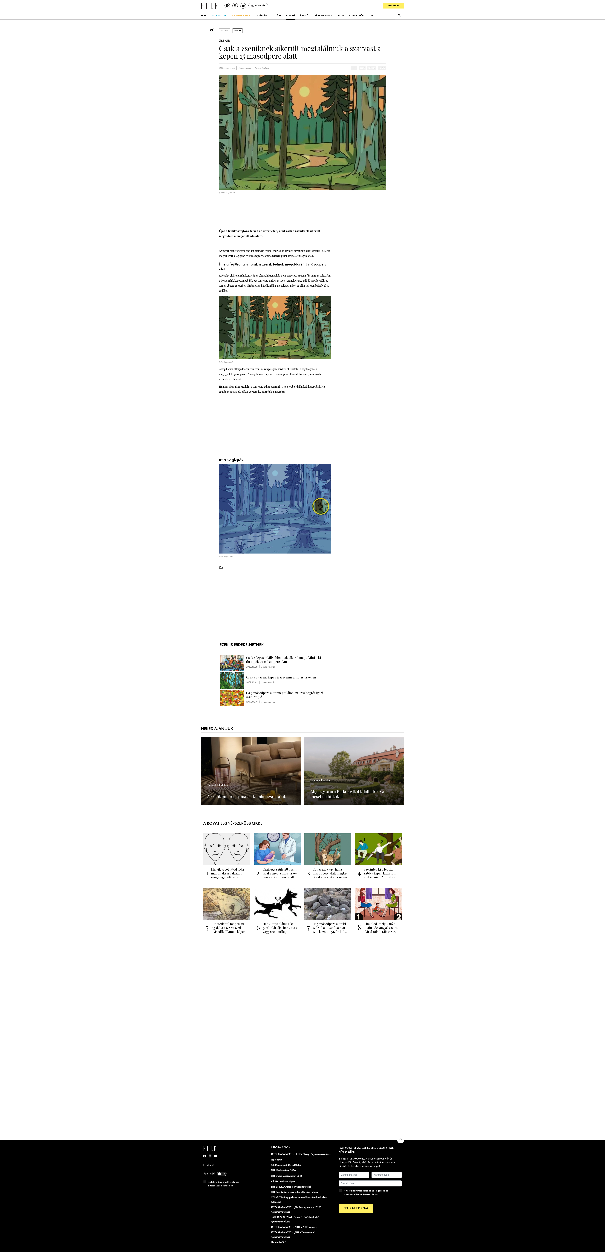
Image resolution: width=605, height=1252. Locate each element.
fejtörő (382, 68)
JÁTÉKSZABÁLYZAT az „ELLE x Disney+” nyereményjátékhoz (301, 1154)
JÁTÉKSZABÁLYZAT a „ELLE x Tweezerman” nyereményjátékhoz (293, 1234)
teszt (354, 68)
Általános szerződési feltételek (286, 1165)
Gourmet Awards (242, 15)
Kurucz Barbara (262, 68)
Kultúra (276, 15)
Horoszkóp (356, 15)
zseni (362, 68)
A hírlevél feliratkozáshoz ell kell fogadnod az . (366, 1193)
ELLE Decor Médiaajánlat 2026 (286, 1176)
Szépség (262, 15)
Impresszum (276, 1160)
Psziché (290, 15)
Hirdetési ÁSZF (278, 1242)
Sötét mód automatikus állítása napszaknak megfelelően (223, 1184)
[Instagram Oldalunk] (210, 1156)
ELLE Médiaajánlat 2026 (283, 1170)
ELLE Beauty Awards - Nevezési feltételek (291, 1187)
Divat (204, 15)
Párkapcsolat (323, 15)
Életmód (305, 15)
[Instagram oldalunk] (235, 5)
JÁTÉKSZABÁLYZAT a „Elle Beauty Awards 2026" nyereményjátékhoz (296, 1209)
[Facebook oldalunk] (227, 5)
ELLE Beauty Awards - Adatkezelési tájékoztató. (294, 1192)
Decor (340, 15)
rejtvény (371, 68)
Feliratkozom (355, 1208)
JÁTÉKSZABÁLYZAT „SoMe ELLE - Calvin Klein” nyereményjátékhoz (295, 1219)
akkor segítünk (271, 386)
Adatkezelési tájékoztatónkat (361, 1194)
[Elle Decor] (209, 5)
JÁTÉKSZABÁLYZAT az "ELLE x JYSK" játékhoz (294, 1227)
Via (221, 567)
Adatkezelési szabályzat (283, 1181)
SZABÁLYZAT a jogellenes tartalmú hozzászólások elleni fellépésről (299, 1199)
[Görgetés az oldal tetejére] (400, 1139)
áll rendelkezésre (298, 374)
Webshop (393, 6)
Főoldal (224, 31)
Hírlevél (260, 5)
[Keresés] (399, 15)
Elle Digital (219, 15)
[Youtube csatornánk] (243, 6)
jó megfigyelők (316, 280)
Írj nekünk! (208, 1165)
